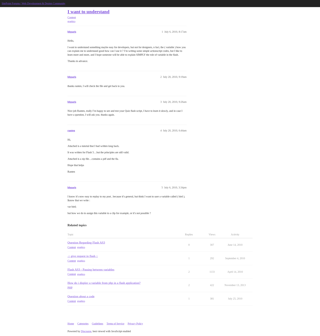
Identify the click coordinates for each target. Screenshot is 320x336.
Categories (82, 323)
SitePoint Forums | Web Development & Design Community (33, 3)
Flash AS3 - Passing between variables (91, 269)
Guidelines (97, 323)
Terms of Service (115, 323)
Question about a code (81, 296)
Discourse (86, 331)
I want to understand (89, 11)
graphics (71, 21)
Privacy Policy (135, 323)
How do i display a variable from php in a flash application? (104, 283)
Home (71, 323)
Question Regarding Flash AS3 (86, 242)
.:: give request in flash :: (83, 256)
